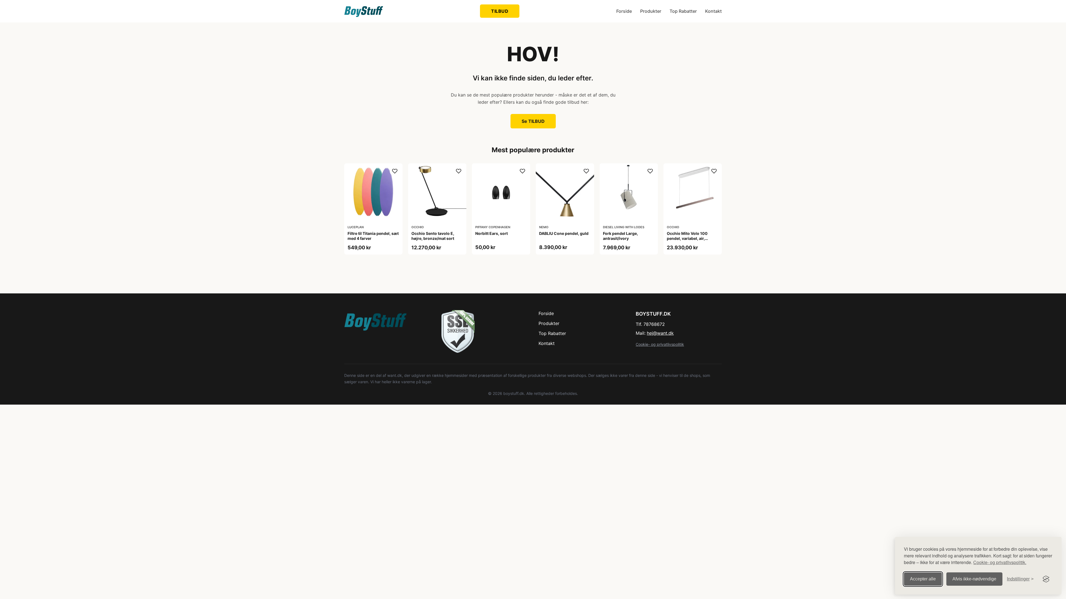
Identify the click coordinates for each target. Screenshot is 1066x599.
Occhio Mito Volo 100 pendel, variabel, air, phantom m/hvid (687, 238)
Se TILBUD (533, 121)
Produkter (650, 11)
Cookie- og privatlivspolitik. (999, 562)
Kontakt (713, 11)
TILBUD (499, 11)
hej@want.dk (660, 333)
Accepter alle (923, 579)
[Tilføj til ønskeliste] (395, 171)
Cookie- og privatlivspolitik (660, 344)
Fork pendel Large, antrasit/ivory (620, 236)
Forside (624, 11)
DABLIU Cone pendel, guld (564, 233)
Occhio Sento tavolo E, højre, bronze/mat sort (432, 236)
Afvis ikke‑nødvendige (974, 579)
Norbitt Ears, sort (491, 233)
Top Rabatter (683, 11)
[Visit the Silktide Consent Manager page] (1046, 579)
